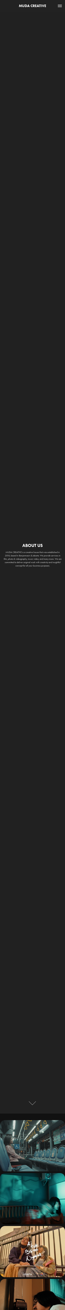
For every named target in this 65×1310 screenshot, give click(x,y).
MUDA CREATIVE (32, 6)
